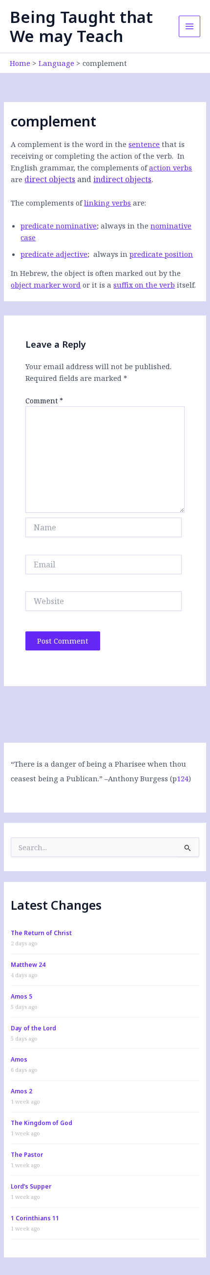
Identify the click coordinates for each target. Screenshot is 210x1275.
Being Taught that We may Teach (81, 26)
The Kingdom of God (41, 1123)
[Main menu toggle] (189, 26)
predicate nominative (59, 225)
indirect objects (122, 179)
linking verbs (107, 203)
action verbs (170, 167)
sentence (144, 144)
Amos (19, 1059)
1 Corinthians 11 (35, 1218)
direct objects (49, 179)
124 (183, 778)
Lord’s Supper (31, 1186)
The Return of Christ (41, 933)
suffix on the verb (144, 285)
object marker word (46, 285)
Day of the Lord (33, 1028)
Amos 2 (21, 1091)
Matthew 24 (28, 965)
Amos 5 (21, 996)
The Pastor (27, 1154)
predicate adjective (54, 254)
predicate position (161, 254)
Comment (44, 400)
